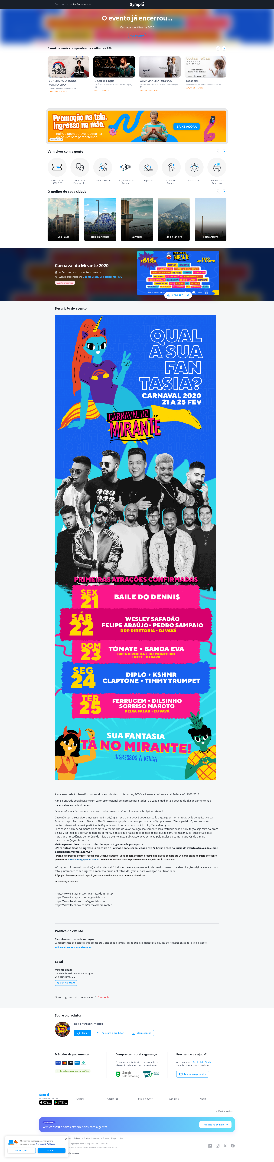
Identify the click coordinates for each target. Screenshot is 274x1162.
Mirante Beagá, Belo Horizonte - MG (102, 276)
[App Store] (45, 1102)
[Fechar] (65, 1139)
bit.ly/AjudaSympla (153, 811)
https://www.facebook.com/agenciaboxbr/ (80, 901)
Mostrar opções (225, 1111)
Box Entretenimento (82, 4)
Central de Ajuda (202, 1062)
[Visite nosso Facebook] (233, 1146)
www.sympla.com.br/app (126, 821)
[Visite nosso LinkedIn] (210, 1146)
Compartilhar (180, 295)
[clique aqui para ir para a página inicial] (137, 4)
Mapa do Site (117, 1138)
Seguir (85, 1032)
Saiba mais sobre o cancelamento (73, 947)
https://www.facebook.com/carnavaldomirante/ (83, 905)
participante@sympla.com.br (103, 825)
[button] (13, 1142)
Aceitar (51, 1150)
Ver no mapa (67, 982)
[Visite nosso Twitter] (225, 1146)
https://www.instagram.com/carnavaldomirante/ (84, 893)
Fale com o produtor (112, 1032)
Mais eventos (144, 1032)
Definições (21, 1150)
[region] (36, 1146)
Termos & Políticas (45, 1143)
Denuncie (103, 997)
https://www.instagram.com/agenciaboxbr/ (80, 897)
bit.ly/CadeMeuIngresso (159, 825)
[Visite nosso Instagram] (217, 1146)
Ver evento (137, 35)
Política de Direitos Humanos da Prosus (91, 1138)
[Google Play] (61, 1102)
